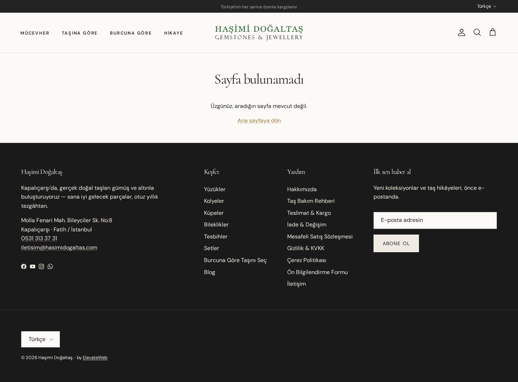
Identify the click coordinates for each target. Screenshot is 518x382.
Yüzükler (215, 189)
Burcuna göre (131, 33)
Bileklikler (216, 224)
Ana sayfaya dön (259, 120)
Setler (211, 248)
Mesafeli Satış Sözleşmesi (320, 236)
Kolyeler (214, 201)
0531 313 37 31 (39, 238)
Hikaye (173, 33)
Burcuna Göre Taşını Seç (235, 260)
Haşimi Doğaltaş (55, 357)
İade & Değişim (306, 224)
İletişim (296, 283)
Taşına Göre (80, 33)
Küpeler (214, 213)
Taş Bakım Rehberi (311, 201)
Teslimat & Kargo (309, 213)
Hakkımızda (302, 189)
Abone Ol (396, 243)
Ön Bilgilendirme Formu (317, 272)
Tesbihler (216, 236)
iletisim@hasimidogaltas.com (59, 247)
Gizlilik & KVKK (305, 248)
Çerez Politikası (306, 260)
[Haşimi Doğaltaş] (259, 33)
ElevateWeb (95, 357)
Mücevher (34, 33)
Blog (209, 272)
